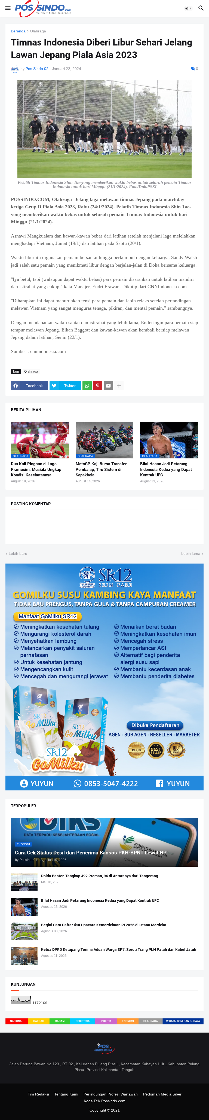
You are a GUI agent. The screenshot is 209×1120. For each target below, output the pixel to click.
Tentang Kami (66, 1094)
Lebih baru (18, 553)
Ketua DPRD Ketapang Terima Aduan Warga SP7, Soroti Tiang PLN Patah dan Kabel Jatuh (118, 949)
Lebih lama (190, 553)
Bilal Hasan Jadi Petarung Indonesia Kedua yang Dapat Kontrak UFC (166, 469)
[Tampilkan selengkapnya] (119, 385)
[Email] (108, 385)
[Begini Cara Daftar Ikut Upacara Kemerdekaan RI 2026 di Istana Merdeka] (24, 931)
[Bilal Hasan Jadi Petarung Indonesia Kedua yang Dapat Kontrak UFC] (24, 907)
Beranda (18, 31)
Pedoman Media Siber (162, 1094)
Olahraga (38, 31)
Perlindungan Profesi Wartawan (111, 1094)
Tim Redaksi (38, 1094)
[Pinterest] (97, 385)
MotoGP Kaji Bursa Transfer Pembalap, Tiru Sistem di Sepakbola (101, 469)
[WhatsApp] (87, 385)
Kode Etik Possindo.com (104, 1101)
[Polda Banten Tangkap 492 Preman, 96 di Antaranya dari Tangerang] (24, 882)
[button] (7, 8)
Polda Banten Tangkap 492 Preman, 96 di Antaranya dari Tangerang (99, 876)
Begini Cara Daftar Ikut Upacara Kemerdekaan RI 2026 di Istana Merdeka (103, 925)
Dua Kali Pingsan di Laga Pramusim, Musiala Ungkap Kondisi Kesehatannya (36, 469)
